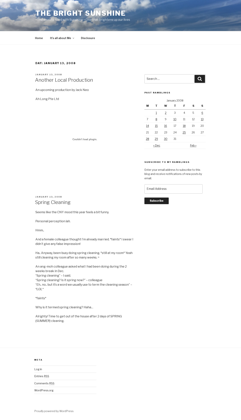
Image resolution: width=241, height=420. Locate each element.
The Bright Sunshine (80, 13)
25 (184, 132)
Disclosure (88, 38)
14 (147, 125)
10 (174, 119)
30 (165, 138)
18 (184, 125)
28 (147, 138)
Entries (41, 376)
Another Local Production (64, 80)
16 (165, 125)
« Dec (156, 145)
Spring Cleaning (53, 202)
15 (156, 125)
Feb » (193, 145)
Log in (38, 369)
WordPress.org (43, 390)
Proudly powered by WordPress (54, 411)
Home (39, 38)
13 (202, 119)
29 (156, 138)
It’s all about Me (60, 38)
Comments (44, 383)
